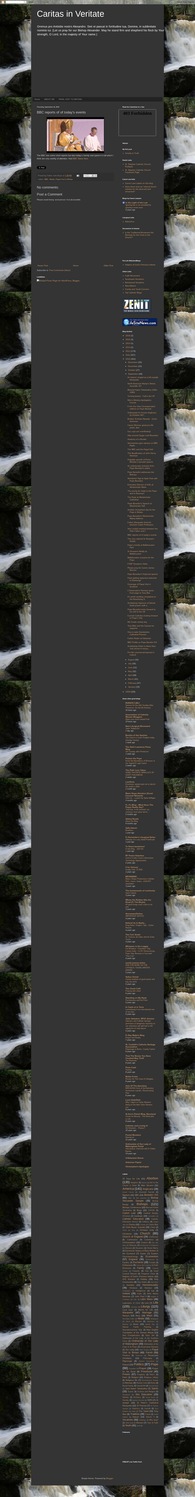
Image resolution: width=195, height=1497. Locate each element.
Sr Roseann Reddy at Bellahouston (137, 552)
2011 (128, 355)
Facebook (147, 1265)
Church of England (132, 1236)
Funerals (136, 1271)
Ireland (126, 1293)
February (132, 683)
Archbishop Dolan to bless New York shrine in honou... (141, 647)
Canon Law (128, 1213)
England (133, 1259)
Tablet (133, 1411)
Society (125, 1400)
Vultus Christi (132, 977)
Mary (138, 1315)
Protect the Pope (133, 758)
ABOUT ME (49, 99)
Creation (144, 1243)
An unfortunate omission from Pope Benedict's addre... (140, 467)
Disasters (139, 1248)
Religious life (131, 1380)
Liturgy (145, 1306)
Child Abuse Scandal (135, 1227)
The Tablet (144, 1411)
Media (52, 179)
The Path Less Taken (135, 770)
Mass (149, 1315)
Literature (134, 1307)
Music (135, 1324)
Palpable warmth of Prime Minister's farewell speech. (140, 460)
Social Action (150, 1397)
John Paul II (140, 1296)
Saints (154, 1388)
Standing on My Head (135, 998)
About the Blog (131, 821)
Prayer (142, 1368)
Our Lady (129, 1349)
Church (145, 1233)
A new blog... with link (134, 849)
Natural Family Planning (136, 1327)
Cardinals (138, 1216)
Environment (150, 1259)
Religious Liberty (151, 1377)
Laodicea (129, 782)
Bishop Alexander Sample (140, 1199)
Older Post (108, 265)
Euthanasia (127, 1265)
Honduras (133, 1288)
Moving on (129, 1137)
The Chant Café (133, 988)
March (131, 679)
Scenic (130, 1392)
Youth (128, 1425)
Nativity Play (150, 1324)
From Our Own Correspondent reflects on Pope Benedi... (141, 407)
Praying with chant (133, 991)
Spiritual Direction (138, 1400)
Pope (154, 1364)
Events (138, 1265)
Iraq (152, 1291)
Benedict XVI (151, 1195)
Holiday (143, 1279)
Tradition (134, 1414)
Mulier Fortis (131, 1076)
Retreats (129, 1383)
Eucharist (138, 1262)
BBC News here (80, 158)
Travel (147, 1414)
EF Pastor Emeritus (134, 855)
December (133, 362)
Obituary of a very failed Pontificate (140, 839)
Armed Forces (128, 1192)
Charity (132, 1224)
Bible (130, 1198)
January (132, 687)
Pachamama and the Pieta (136, 1000)
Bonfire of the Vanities (136, 735)
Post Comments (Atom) (59, 270)
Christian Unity (147, 1230)
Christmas (127, 1234)
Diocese (128, 1248)
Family (140, 1268)
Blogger (109, 1478)
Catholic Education (133, 1219)
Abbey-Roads (132, 819)
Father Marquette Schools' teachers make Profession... (141, 523)
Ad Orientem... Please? (135, 1128)
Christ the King (128, 1230)
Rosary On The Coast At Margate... (140, 1079)
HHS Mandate (128, 1279)
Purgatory (141, 1375)
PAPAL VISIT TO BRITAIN (70, 99)
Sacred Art (141, 1386)
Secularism (126, 1394)
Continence (149, 1240)
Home (37, 99)
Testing (128, 1070)
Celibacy (145, 1222)
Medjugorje (154, 1319)
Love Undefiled (132, 1100)
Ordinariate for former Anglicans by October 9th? (141, 413)
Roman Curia (141, 1383)
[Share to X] (90, 175)
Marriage (147, 1312)
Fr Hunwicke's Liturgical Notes (140, 837)
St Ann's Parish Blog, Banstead (140, 1114)
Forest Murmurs (133, 1135)
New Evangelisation (131, 1335)
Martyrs (125, 1315)
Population (132, 1368)
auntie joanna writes (135, 963)
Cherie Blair (153, 1225)
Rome (153, 1383)
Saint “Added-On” (132, 728)
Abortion (152, 1178)
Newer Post (43, 265)
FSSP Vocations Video (137, 564)
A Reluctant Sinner (134, 1158)
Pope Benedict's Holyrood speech (142, 574)
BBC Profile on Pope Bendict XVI (142, 642)
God (146, 1271)
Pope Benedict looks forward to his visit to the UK (141, 610)
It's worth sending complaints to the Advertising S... (141, 598)
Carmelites (151, 1216)
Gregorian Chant (148, 1274)
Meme (128, 1321)
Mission (138, 1321)
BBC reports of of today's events (142, 535)
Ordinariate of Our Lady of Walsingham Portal (138, 1145)
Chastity (143, 1224)
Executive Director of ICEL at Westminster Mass (140, 486)
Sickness (137, 1397)
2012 (128, 351)
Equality (125, 1262)
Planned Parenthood (146, 1361)
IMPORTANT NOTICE (134, 916)
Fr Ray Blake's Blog (134, 1035)
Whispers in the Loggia (136, 946)
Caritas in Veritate (70, 14)
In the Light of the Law (136, 202)
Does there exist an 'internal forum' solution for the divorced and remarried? (141, 189)
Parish (149, 1352)
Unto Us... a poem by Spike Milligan (140, 798)
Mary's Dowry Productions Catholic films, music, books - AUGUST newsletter (139, 881)
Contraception (128, 1242)
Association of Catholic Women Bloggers (136, 715)
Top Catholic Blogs (133, 292)
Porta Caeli (130, 1067)
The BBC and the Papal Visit (140, 449)
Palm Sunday (144, 1350)
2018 (128, 335)
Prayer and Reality (133, 1038)
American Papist (133, 1162)
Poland (125, 1364)
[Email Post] (78, 176)
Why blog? (153, 1420)
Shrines (125, 1397)
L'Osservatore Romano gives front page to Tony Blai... (140, 591)
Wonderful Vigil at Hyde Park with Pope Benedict (142, 479)
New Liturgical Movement (137, 726)
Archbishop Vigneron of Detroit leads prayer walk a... (141, 604)
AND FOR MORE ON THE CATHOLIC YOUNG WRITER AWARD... (137, 967)
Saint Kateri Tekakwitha (136, 1388)
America (128, 1188)
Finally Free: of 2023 (133, 870)
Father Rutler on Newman (139, 638)
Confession (153, 1237)
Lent (147, 1303)
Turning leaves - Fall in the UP (141, 396)
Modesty (125, 1324)
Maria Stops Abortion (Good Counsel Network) (139, 794)
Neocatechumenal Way (132, 1330)
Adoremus (129, 221)
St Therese (142, 1405)
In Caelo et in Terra (134, 1007)
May (130, 671)
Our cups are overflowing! (139, 431)
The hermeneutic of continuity (140, 890)
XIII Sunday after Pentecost (137, 751)
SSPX (149, 1400)
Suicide (147, 1409)
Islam (139, 1294)
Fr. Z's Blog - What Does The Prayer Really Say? (139, 806)
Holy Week (154, 1282)
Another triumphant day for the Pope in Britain (141, 511)
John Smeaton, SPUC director (139, 1018)
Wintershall (129, 1423)
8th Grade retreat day (137, 622)
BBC (46, 179)
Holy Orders (142, 1282)
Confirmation (132, 1240)
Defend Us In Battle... (135, 923)
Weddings (142, 1420)
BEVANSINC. (131, 876)
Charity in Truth (132, 153)
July (130, 663)
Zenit (138, 1426)
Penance (126, 1355)
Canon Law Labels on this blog (139, 183)
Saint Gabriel (130, 893)
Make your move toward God (137, 719)
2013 (128, 347)
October (132, 370)
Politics (139, 1364)
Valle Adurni (131, 828)
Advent (144, 1182)
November (133, 366)
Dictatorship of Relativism (149, 1245)
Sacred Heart (153, 1386)
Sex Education (143, 1394)
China (152, 1227)
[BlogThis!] (87, 175)
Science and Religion (146, 1392)
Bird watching (141, 1198)
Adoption (134, 1183)
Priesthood (146, 1371)
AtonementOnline (134, 914)
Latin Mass (146, 1299)
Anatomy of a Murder (137, 439)
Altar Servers (147, 1185)
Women (139, 1423)
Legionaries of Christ (131, 1303)
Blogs (139, 1210)
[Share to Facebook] (93, 175)
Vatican (135, 1417)
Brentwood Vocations (134, 282)
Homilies (130, 1285)
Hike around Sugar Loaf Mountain (142, 435)
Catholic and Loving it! (136, 1126)
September (133, 374)
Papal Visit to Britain (64, 179)
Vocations (127, 1419)
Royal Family (127, 1386)
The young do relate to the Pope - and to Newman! (142, 492)
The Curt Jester (132, 934)
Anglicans (148, 1189)
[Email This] (84, 175)
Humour (148, 1288)
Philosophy (147, 1358)
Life (155, 1302)
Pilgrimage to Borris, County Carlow (140, 1049)
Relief (124, 1377)
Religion (135, 1377)
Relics (152, 1375)
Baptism (126, 1195)
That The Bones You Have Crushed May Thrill (138, 1057)
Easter (143, 1253)
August (131, 660)
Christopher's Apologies (137, 1166)
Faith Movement (132, 276)
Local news (127, 1310)
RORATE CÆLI (132, 703)
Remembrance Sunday (150, 1380)
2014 (128, 343)
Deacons (133, 1245)
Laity (135, 1299)
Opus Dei (149, 1335)
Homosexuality (150, 1285)
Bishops (142, 1204)
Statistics (136, 1409)
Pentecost (139, 1355)
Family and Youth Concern (137, 289)
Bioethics (129, 830)
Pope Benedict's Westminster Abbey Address (140, 517)
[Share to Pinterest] (95, 175)
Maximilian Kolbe (128, 1319)
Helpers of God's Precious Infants (140, 265)
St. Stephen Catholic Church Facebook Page (138, 171)
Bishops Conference (131, 1207)
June (130, 667)
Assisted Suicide (146, 1192)
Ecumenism (152, 1256)
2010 (128, 359)
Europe (152, 1262)
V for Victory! (131, 867)
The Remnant (131, 1060)
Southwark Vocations (134, 279)
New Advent (130, 286)
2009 (128, 692)
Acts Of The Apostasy (136, 1086)
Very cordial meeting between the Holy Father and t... (142, 530)
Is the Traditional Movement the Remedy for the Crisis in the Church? (139, 234)
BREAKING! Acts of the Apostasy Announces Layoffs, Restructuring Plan (139, 1090)
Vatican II (150, 1417)
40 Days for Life (131, 1178)
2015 (128, 339)
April (130, 675)
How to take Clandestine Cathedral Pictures (138, 633)
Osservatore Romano (149, 1347)
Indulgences (141, 1291)
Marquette (127, 1312)
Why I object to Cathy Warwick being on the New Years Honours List (138, 1104)
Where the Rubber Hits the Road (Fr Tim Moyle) (138, 901)
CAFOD (151, 1210)
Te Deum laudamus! (135, 846)
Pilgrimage (127, 1361)
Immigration (126, 1291)
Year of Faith (152, 1423)
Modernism (151, 1321)
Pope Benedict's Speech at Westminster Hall (139, 504)
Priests (126, 1374)
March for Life (145, 1310)
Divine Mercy (152, 1248)
